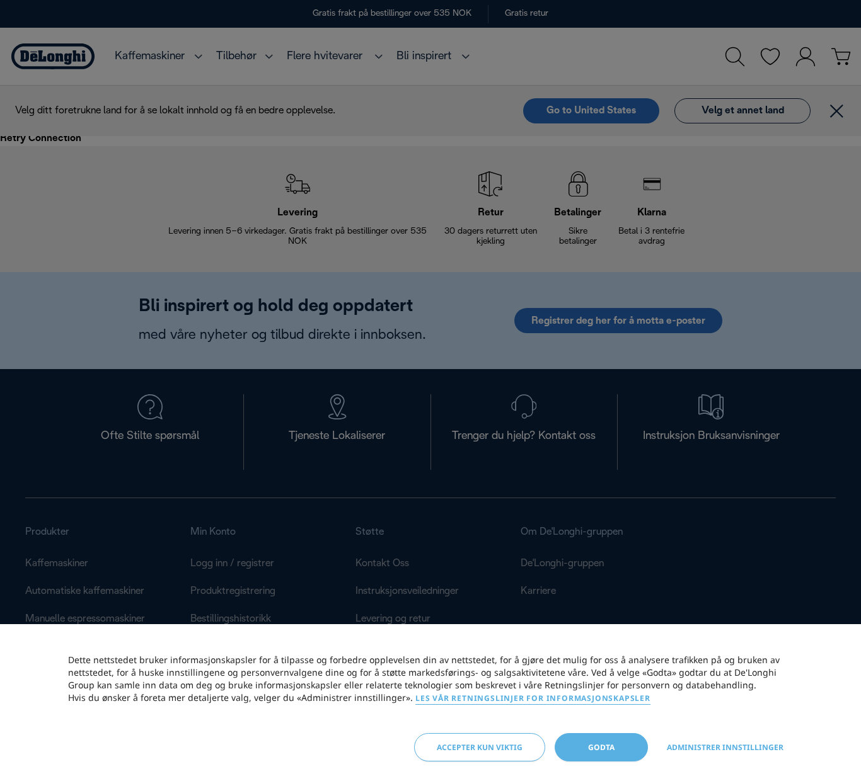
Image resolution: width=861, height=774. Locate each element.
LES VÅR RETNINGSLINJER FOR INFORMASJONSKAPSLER (532, 698)
